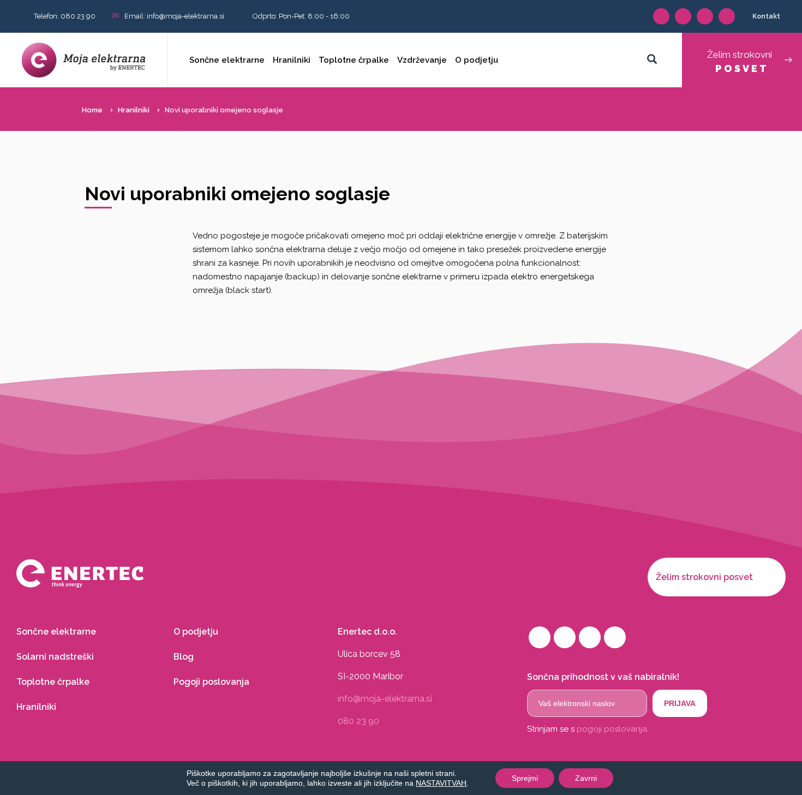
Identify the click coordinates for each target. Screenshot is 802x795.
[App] (705, 16)
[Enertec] (204, 573)
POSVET (739, 61)
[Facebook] (661, 16)
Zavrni (586, 778)
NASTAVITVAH (441, 783)
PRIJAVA (680, 703)
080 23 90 (78, 16)
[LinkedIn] (683, 16)
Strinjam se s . (588, 729)
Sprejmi (525, 778)
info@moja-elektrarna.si (185, 16)
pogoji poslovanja (612, 729)
